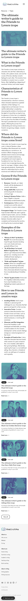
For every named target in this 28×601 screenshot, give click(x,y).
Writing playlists (5, 572)
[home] (10, 4)
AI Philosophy (4, 590)
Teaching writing (5, 560)
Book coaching (4, 563)
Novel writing (4, 552)
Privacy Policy (4, 587)
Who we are (4, 537)
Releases (3, 540)
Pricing (3, 543)
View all (5, 517)
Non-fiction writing (5, 554)
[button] (23, 4)
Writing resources (5, 574)
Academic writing (5, 557)
